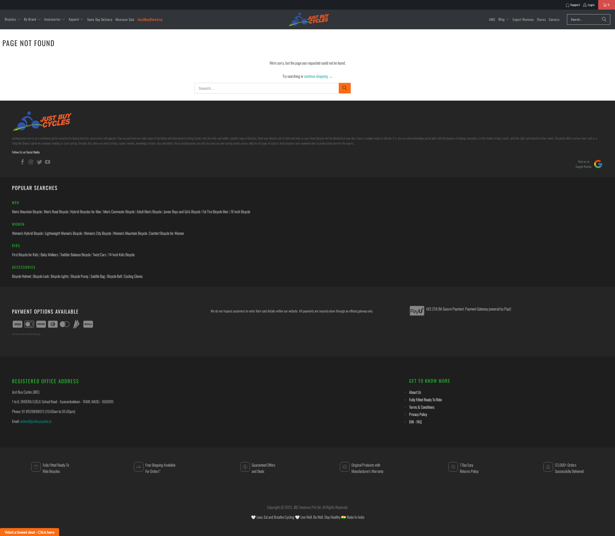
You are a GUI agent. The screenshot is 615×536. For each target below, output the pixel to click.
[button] (13, 19)
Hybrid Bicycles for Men (85, 211)
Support (575, 5)
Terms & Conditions (422, 407)
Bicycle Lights (60, 276)
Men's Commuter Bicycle (119, 211)
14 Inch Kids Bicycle (121, 254)
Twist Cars (99, 254)
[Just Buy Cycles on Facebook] (22, 162)
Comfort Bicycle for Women (166, 233)
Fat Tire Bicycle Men (215, 211)
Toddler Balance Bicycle (75, 254)
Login (591, 5)
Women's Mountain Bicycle (130, 233)
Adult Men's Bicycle (149, 211)
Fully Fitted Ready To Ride (425, 399)
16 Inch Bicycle (240, 211)
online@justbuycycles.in (36, 421)
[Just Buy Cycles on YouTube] (47, 162)
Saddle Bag (98, 276)
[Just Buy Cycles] (308, 19)
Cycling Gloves (133, 276)
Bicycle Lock (41, 276)
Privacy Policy (418, 414)
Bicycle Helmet (21, 276)
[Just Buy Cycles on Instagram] (31, 162)
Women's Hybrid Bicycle (27, 233)
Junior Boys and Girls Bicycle (182, 211)
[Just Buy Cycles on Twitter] (39, 162)
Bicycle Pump (79, 276)
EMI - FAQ (415, 422)
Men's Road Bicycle (56, 211)
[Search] (604, 19)
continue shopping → (318, 76)
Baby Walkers (49, 254)
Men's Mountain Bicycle (27, 211)
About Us (415, 392)
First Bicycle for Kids (25, 254)
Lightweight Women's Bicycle (63, 233)
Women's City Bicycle (97, 233)
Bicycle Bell (114, 276)
